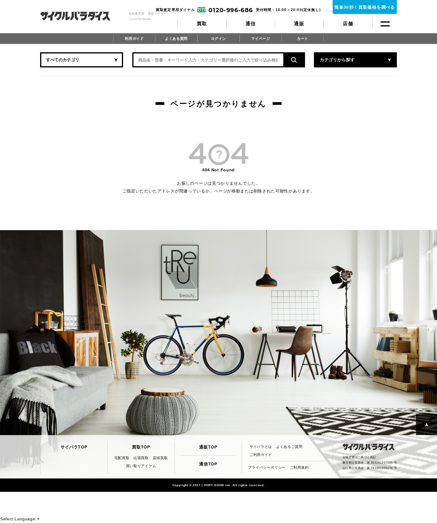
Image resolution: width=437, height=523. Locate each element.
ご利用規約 (299, 467)
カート (302, 39)
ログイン (218, 39)
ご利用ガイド (260, 455)
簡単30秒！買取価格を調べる (364, 7)
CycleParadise (82, 16)
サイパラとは (260, 447)
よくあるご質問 (289, 447)
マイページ (260, 39)
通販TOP (208, 447)
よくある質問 (176, 39)
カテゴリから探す (337, 59)
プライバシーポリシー (267, 467)
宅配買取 (122, 458)
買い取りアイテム (141, 466)
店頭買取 (160, 458)
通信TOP (208, 464)
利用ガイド (134, 39)
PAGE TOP (426, 424)
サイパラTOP (74, 447)
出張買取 (141, 458)
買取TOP (141, 447)
